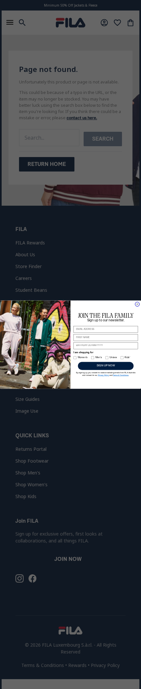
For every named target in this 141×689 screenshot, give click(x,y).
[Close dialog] (137, 304)
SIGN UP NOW (106, 365)
